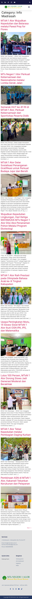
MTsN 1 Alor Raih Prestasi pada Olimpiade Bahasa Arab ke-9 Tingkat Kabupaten (15, 280)
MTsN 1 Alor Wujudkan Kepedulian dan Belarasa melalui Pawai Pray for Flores (15, 25)
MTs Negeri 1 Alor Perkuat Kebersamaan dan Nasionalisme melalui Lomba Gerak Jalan (15, 78)
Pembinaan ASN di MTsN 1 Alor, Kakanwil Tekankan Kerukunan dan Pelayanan (16, 480)
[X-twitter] (13, 589)
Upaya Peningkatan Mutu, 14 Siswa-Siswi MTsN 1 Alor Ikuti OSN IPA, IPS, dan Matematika (15, 326)
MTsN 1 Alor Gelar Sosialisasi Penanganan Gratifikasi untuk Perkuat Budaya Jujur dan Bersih (15, 167)
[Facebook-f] (10, 589)
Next (29, 528)
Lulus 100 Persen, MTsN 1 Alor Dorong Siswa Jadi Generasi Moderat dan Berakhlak (15, 380)
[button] (30, 2)
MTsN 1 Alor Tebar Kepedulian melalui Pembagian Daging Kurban (16, 432)
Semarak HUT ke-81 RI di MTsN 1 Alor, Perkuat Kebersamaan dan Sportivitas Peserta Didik (15, 111)
